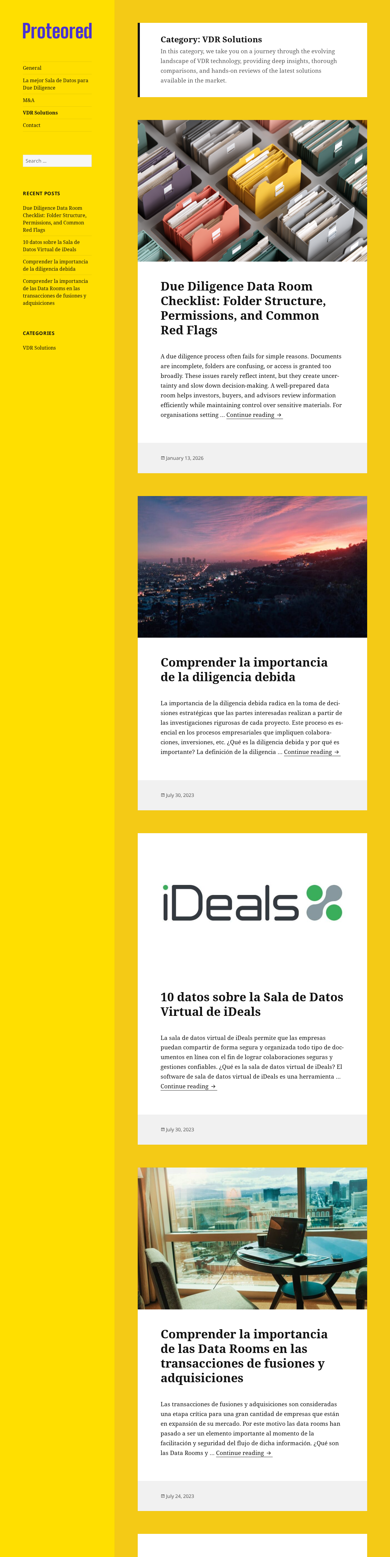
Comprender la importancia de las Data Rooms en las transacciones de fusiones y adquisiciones (244, 1356)
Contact (32, 125)
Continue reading (254, 415)
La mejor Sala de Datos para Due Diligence (55, 84)
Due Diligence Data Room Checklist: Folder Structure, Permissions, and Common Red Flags (243, 308)
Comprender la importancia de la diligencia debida (244, 669)
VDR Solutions (40, 112)
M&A (28, 100)
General (32, 68)
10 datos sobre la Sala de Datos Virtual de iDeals (252, 1003)
